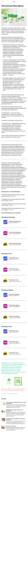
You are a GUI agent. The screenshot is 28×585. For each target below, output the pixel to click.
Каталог (10, 388)
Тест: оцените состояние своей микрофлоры (12, 390)
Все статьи (4, 388)
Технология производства (19, 388)
